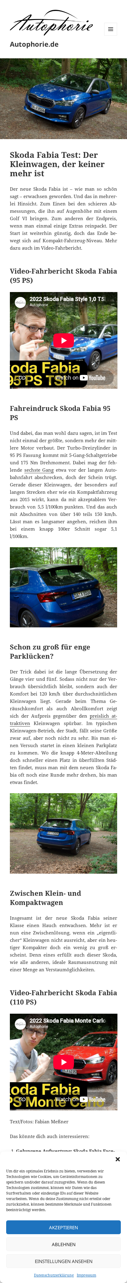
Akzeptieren (63, 1227)
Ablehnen (64, 1244)
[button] (118, 1159)
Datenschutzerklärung (54, 1275)
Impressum (86, 1275)
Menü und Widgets (110, 35)
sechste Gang (39, 470)
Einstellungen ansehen (63, 1261)
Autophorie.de (34, 44)
